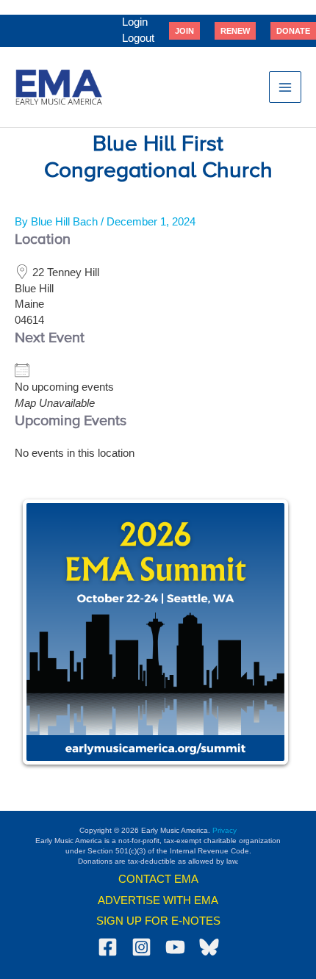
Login (135, 22)
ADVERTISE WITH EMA (158, 900)
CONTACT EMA (158, 879)
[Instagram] (141, 947)
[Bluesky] (209, 947)
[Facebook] (108, 947)
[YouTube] (175, 947)
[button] (184, 31)
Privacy (224, 830)
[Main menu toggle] (285, 87)
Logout (138, 38)
